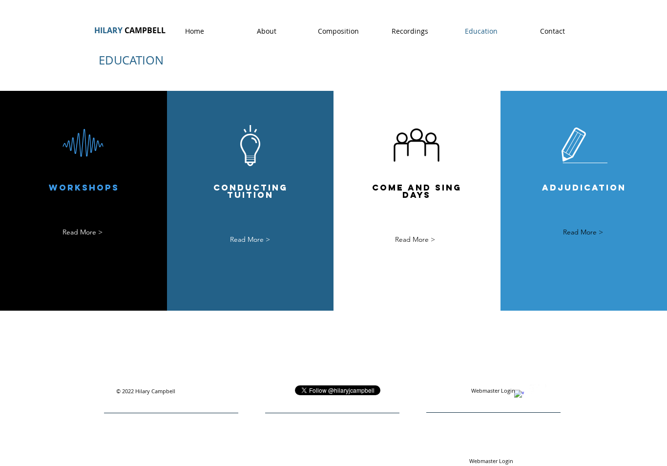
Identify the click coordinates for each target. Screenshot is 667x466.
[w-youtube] (550, 389)
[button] (583, 232)
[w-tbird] (535, 389)
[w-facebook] (519, 395)
